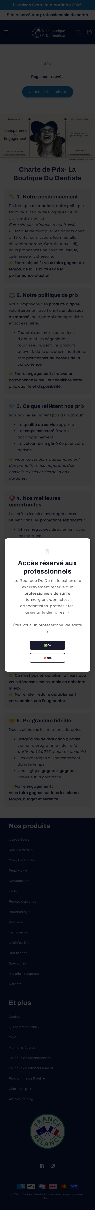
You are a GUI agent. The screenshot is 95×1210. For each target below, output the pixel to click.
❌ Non (47, 658)
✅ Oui (47, 645)
